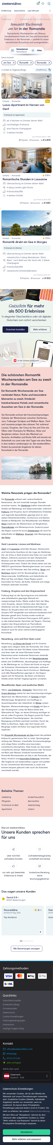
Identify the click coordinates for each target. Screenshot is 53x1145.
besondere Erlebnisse (30, 758)
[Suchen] (49, 3)
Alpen (4, 523)
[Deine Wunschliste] (43, 3)
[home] (18, 3)
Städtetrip (6, 797)
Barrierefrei (33, 801)
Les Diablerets (14, 690)
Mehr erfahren (40, 329)
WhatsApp (12, 1053)
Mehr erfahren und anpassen (26, 1139)
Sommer (35, 696)
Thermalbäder (7, 527)
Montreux (5, 573)
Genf (3, 549)
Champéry (27, 690)
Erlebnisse (6, 10)
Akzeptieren (26, 1132)
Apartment (7, 809)
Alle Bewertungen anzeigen (26, 948)
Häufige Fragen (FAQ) (13, 1028)
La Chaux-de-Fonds (22, 643)
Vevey (43, 569)
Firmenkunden (10, 1008)
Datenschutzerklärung (39, 1111)
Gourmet (29, 534)
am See (30, 735)
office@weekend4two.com (20, 1049)
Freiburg (5, 511)
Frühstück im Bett (10, 805)
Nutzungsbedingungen (14, 1020)
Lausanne (15, 549)
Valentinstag (34, 805)
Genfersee (26, 505)
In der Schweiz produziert (28, 360)
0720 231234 (13, 1058)
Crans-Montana (8, 693)
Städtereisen (33, 530)
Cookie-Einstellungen (13, 1016)
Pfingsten (6, 801)
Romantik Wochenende (15, 735)
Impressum (8, 1024)
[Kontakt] (38, 3)
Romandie (9, 499)
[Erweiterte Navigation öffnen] (50, 10)
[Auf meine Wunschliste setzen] (48, 77)
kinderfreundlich (36, 797)
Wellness (20, 534)
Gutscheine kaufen (12, 1000)
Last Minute (33, 10)
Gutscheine (19, 10)
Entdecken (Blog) (11, 1004)
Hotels (37, 706)
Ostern (31, 809)
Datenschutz (9, 1012)
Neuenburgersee (40, 658)
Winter (38, 703)
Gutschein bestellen (15, 329)
